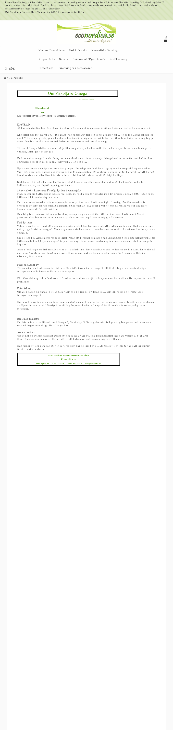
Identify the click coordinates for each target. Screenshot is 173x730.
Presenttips (45, 68)
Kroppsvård (45, 59)
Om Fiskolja (16, 78)
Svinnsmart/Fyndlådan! (88, 59)
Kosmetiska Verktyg (104, 50)
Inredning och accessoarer (75, 68)
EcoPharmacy (118, 59)
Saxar (63, 59)
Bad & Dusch (77, 50)
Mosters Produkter (50, 50)
